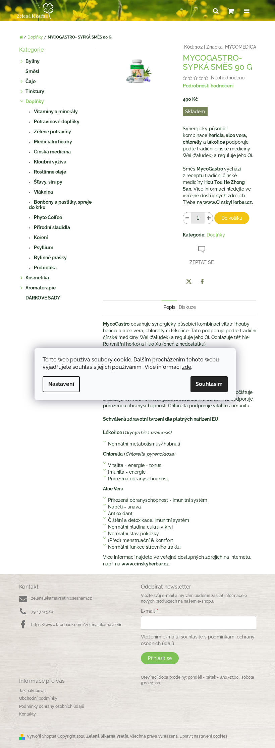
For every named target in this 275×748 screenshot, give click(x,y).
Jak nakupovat (32, 690)
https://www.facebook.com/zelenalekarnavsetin (76, 624)
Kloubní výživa (49, 161)
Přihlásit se (160, 658)
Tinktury (34, 91)
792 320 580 (42, 611)
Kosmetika (37, 277)
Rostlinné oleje (49, 172)
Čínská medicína (52, 151)
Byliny (32, 61)
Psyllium (43, 247)
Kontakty (27, 714)
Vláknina (43, 192)
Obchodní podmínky (38, 698)
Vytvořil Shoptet (41, 736)
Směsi (32, 71)
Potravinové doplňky (56, 121)
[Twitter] (189, 281)
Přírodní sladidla (51, 227)
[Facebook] (202, 281)
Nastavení (61, 384)
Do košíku (231, 218)
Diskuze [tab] (187, 307)
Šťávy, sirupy (47, 182)
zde (186, 367)
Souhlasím (209, 384)
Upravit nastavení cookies (203, 736)
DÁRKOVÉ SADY (42, 297)
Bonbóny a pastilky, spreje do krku (60, 204)
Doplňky (34, 101)
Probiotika (45, 267)
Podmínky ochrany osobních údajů (51, 706)
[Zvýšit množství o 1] (209, 218)
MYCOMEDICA (240, 47)
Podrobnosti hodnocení (208, 85)
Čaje (30, 81)
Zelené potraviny (52, 131)
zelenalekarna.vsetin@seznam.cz (61, 598)
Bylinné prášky (50, 257)
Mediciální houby (52, 141)
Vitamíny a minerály (55, 111)
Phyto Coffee (47, 217)
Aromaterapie (40, 287)
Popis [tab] (169, 307)
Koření (40, 237)
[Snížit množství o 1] (187, 218)
